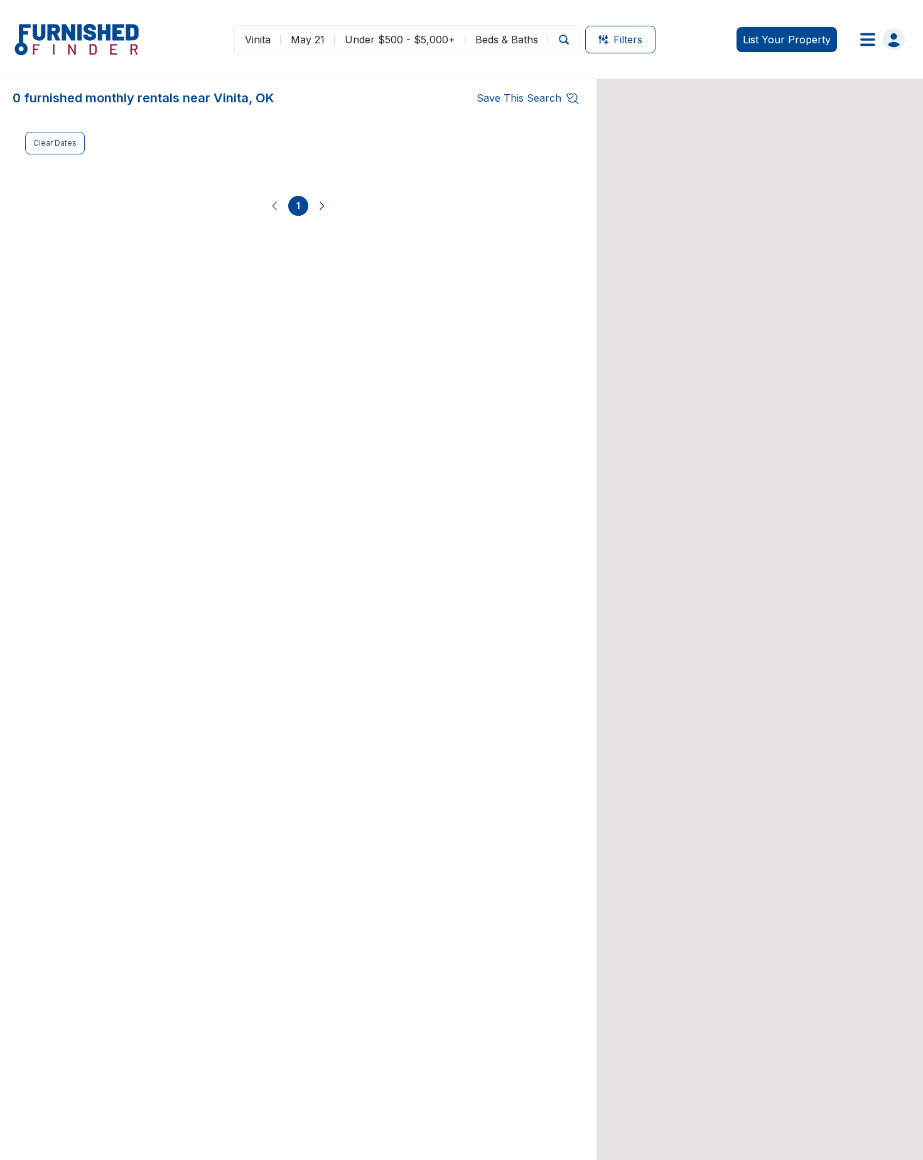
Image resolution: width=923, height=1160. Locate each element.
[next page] (322, 206)
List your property (787, 39)
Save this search (519, 98)
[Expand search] (564, 39)
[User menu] (878, 39)
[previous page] (274, 206)
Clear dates (55, 143)
